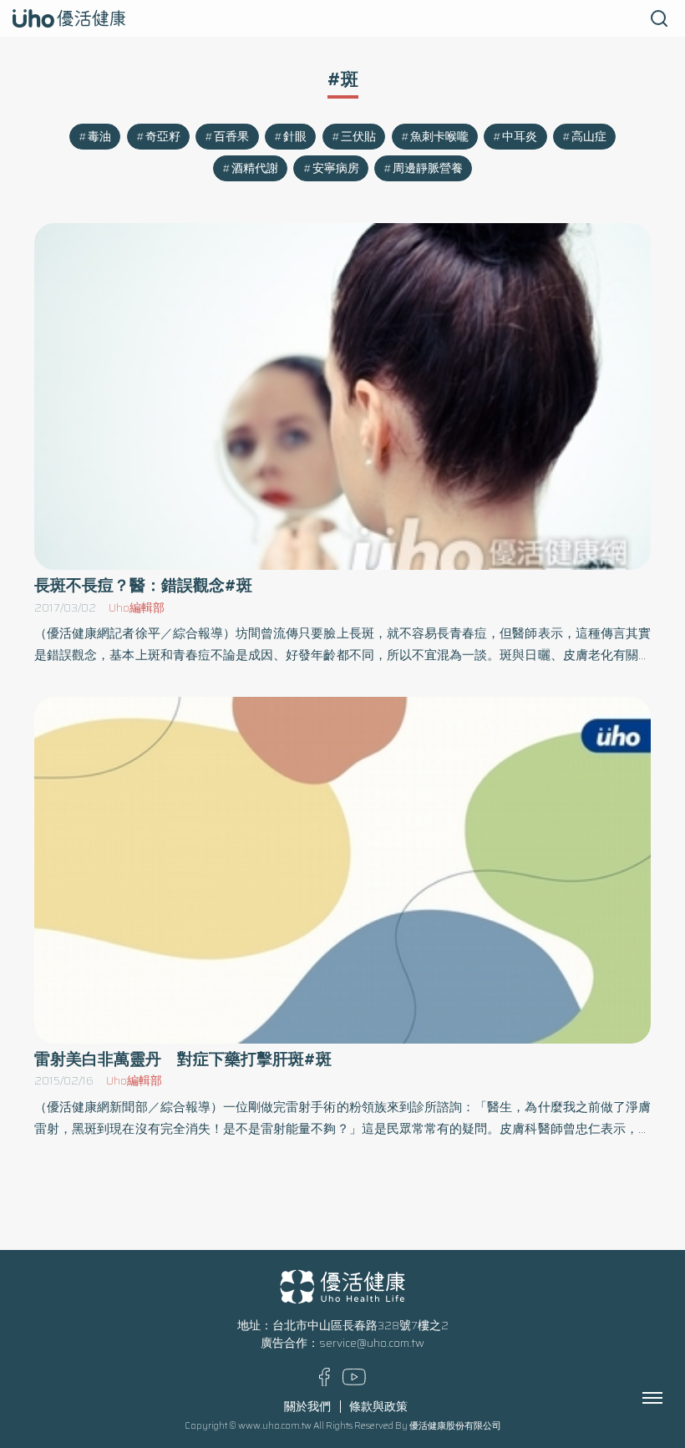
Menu (670, 1398)
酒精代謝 (254, 168)
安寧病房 (335, 168)
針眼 (295, 136)
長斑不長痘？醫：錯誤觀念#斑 (143, 585)
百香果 (231, 136)
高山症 (588, 136)
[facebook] (324, 1382)
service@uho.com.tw (371, 1343)
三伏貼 (358, 136)
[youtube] (354, 1381)
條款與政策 (378, 1406)
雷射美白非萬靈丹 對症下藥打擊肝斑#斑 (183, 1059)
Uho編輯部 (137, 608)
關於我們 (307, 1406)
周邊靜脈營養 (428, 168)
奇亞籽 (162, 136)
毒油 (99, 136)
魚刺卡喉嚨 (439, 136)
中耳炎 (519, 136)
